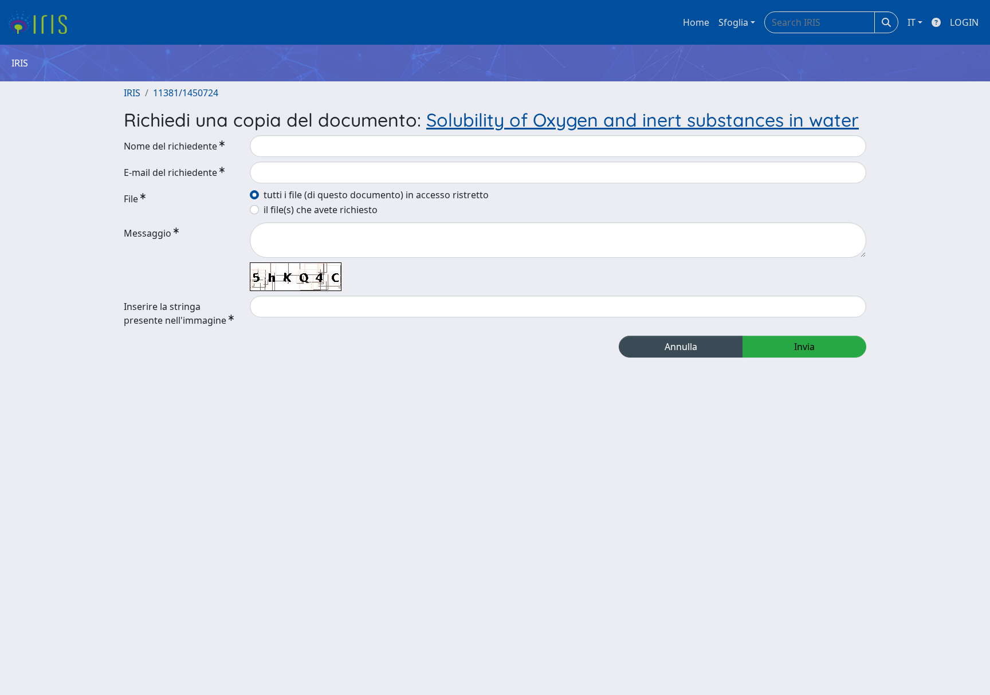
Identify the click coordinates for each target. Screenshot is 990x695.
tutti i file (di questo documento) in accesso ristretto (376, 195)
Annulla (681, 346)
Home (696, 22)
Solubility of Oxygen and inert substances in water (642, 119)
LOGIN (964, 22)
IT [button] (911, 22)
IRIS (132, 93)
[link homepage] (41, 22)
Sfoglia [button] (733, 22)
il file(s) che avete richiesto (321, 209)
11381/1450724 (185, 93)
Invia (804, 346)
